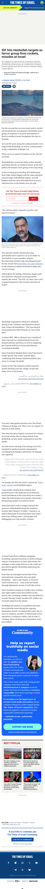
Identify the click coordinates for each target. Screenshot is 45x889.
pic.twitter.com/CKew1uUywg (30, 378)
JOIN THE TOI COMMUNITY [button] (22, 839)
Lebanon (32, 822)
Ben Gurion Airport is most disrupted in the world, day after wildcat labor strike (31, 763)
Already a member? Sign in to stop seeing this (22, 732)
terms (31, 203)
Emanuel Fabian (9, 80)
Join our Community (10, 8)
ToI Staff (26, 80)
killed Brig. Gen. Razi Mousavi (30, 263)
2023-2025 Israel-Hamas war (11, 824)
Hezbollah (25, 822)
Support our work (22, 726)
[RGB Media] (18, 881)
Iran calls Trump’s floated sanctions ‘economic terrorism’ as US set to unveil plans (12, 786)
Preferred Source (10, 74)
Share (8, 86)
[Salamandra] (33, 881)
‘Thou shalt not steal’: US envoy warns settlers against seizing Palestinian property (31, 786)
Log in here (28, 844)
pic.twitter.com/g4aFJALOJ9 (31, 470)
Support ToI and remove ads (34, 8)
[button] (41, 2)
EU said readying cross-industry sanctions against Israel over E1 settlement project (12, 763)
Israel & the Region (15, 822)
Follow (18, 80)
